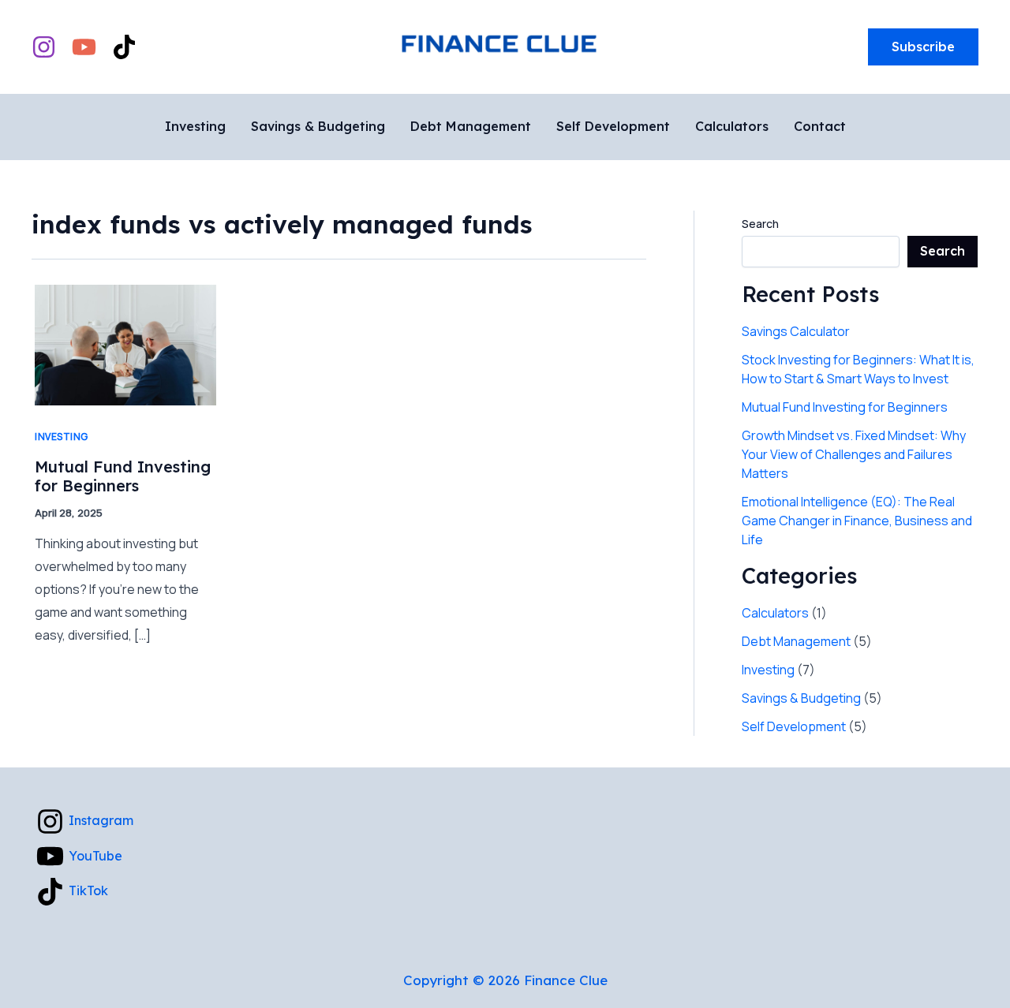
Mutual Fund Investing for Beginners (123, 476)
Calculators (775, 613)
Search (760, 223)
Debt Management (796, 641)
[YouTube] (84, 47)
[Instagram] (44, 47)
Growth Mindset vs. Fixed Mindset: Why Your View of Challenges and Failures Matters (854, 454)
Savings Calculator (796, 331)
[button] (923, 47)
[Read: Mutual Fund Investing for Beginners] (125, 344)
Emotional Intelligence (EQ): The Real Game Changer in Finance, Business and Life (857, 520)
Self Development (794, 726)
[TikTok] (124, 47)
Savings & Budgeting (801, 698)
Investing (61, 436)
